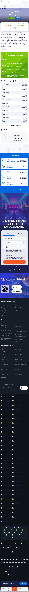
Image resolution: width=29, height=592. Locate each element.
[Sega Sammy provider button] (6, 468)
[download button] (5, 289)
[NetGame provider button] (17, 406)
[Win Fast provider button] (6, 459)
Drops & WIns (4, 374)
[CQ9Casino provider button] (6, 441)
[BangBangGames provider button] (17, 482)
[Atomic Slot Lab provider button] (17, 437)
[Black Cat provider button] (17, 504)
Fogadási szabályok (6, 330)
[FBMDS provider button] (6, 446)
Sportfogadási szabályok (20, 254)
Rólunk (16, 341)
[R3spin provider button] (6, 513)
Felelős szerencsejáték (20, 331)
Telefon (20, 233)
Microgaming (4, 315)
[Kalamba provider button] (17, 419)
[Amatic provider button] (6, 410)
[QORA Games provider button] (17, 486)
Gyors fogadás (4, 364)
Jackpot (17, 372)
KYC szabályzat (18, 326)
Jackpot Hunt (18, 351)
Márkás (3, 362)
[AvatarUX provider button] (17, 468)
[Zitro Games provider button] (17, 455)
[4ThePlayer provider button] (6, 473)
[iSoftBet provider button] (6, 423)
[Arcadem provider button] (17, 428)
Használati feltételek (11, 254)
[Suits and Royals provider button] (6, 517)
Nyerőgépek (4, 357)
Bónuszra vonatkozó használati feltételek (18, 252)
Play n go (3, 310)
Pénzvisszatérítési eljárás (21, 324)
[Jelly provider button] (6, 495)
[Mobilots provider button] (6, 432)
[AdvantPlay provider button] (6, 504)
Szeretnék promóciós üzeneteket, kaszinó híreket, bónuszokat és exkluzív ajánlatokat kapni (15, 258)
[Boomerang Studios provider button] (17, 477)
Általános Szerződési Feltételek (6, 324)
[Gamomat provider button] (6, 401)
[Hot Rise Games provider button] (6, 508)
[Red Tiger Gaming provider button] (17, 432)
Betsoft (3, 313)
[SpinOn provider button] (6, 482)
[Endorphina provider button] (6, 397)
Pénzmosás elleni (19, 329)
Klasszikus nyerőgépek (20, 364)
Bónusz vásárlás (5, 367)
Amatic (16, 305)
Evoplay (3, 308)
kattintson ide (14, 585)
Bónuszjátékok (18, 374)
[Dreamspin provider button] (17, 513)
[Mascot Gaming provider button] (17, 464)
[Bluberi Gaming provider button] (6, 450)
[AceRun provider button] (6, 499)
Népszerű (3, 354)
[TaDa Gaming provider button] (6, 455)
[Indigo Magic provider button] (6, 491)
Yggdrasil (17, 310)
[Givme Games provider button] (17, 423)
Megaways (17, 357)
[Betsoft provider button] (6, 406)
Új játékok (3, 351)
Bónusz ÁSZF (4, 328)
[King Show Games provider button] (6, 464)
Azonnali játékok (19, 354)
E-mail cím (9, 233)
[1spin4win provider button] (17, 415)
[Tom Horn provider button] (17, 446)
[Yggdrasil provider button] (17, 401)
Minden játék (18, 369)
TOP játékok (4, 369)
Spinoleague (4, 377)
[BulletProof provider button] (6, 477)
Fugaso (3, 305)
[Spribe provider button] (6, 437)
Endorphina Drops (5, 372)
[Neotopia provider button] (17, 517)
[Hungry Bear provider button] (17, 508)
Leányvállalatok (19, 339)
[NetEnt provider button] (6, 415)
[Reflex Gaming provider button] (17, 495)
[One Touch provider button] (17, 459)
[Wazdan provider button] (6, 419)
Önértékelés (18, 334)
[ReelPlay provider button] (17, 473)
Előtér (2, 349)
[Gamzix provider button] (17, 397)
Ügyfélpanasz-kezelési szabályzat (6, 338)
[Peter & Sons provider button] (17, 410)
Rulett (16, 362)
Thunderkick (18, 308)
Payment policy (5, 335)
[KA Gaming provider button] (6, 486)
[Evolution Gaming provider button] (17, 450)
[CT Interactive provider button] (6, 428)
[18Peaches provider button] (6, 522)
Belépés (25, 2)
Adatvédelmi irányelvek (6, 333)
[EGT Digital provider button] (17, 491)
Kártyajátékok (18, 359)
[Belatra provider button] (17, 441)
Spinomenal (18, 313)
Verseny (4, 6)
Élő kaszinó (4, 359)
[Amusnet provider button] (17, 499)
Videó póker (18, 367)
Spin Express (18, 349)
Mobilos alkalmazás (20, 336)
